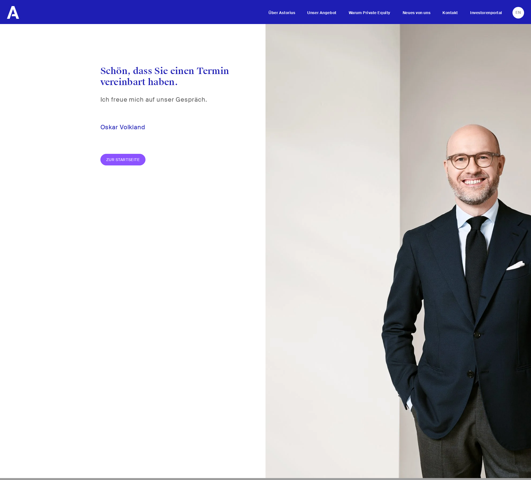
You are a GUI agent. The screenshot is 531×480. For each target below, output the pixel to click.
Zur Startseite (123, 159)
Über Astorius (282, 12)
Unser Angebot (321, 12)
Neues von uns (416, 12)
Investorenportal (486, 12)
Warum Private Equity (370, 12)
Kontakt (450, 12)
